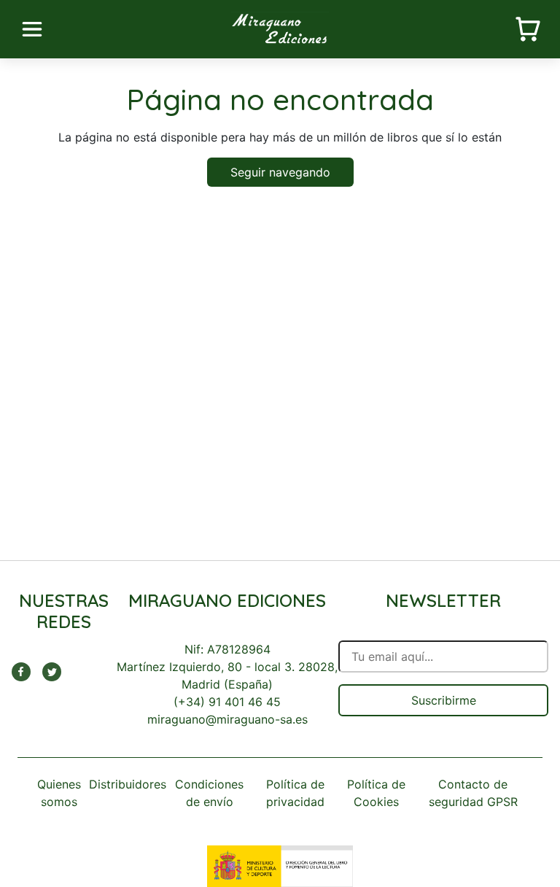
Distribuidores (127, 784)
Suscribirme (443, 700)
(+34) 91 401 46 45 (227, 701)
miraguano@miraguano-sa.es (227, 719)
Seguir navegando (280, 172)
